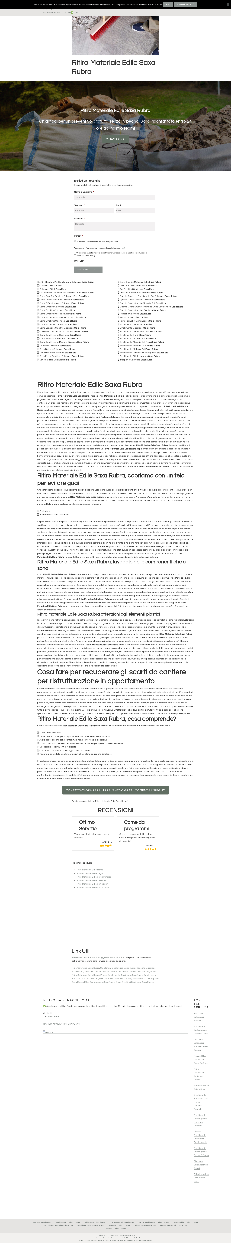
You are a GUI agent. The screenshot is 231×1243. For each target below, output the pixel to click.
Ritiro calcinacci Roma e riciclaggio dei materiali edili (97, 957)
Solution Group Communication (138, 1240)
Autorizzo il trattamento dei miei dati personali (97, 242)
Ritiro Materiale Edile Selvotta (91, 880)
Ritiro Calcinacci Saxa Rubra (85, 968)
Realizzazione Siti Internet (89, 1240)
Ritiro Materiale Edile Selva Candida (94, 877)
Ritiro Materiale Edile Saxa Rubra (115, 978)
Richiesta (79, 218)
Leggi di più (186, 4)
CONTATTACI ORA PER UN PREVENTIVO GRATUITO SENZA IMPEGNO (115, 790)
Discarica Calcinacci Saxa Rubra (133, 971)
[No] (228, 4)
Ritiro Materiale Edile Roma (90, 870)
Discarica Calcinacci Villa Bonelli (201, 1164)
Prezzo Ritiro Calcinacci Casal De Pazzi (201, 1059)
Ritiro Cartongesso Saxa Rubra (99, 982)
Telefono (79, 205)
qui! (123, 248)
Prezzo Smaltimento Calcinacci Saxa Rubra (121, 975)
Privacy (78, 236)
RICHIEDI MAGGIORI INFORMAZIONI (61, 1024)
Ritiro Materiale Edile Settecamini (93, 887)
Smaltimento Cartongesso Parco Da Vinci (201, 1030)
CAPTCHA (79, 261)
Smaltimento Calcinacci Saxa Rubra (117, 968)
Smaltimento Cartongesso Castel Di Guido (201, 1152)
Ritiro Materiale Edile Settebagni (92, 884)
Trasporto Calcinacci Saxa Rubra (100, 971)
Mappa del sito (132, 1238)
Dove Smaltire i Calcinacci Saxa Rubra (134, 982)
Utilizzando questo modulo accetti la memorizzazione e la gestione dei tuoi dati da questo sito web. (111, 254)
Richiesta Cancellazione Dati (114, 1238)
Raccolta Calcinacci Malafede (199, 1017)
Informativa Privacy (94, 1238)
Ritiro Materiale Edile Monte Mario (201, 1177)
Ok (168, 4)
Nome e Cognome (84, 192)
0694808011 (53, 1017)
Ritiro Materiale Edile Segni (90, 873)
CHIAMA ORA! (115, 139)
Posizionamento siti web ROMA (113, 1240)
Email (119, 205)
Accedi (141, 1238)
